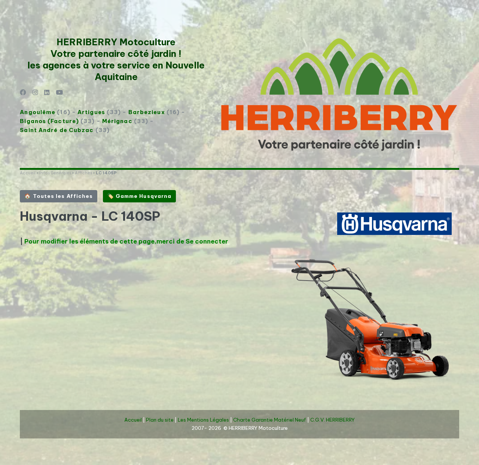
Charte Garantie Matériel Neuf (269, 420)
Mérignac (117, 121)
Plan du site (160, 420)
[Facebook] (23, 93)
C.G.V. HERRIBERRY (332, 420)
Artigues (91, 112)
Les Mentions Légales (203, 420)
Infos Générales (55, 172)
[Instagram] (35, 93)
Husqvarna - (60, 216)
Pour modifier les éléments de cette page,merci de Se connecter (126, 241)
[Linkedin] (47, 93)
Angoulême (37, 112)
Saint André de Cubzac (57, 130)
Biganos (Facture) (49, 121)
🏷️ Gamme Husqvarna (139, 196)
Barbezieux (146, 112)
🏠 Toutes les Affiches (58, 196)
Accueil (28, 172)
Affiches (83, 172)
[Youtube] (59, 93)
